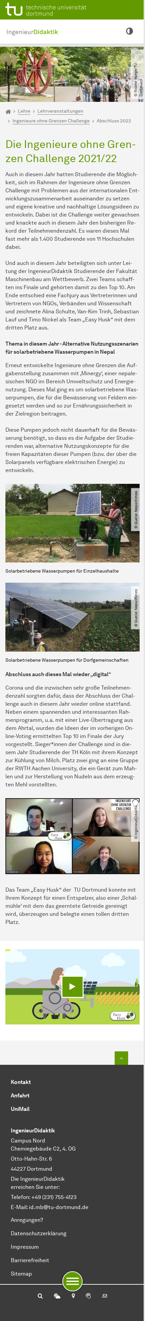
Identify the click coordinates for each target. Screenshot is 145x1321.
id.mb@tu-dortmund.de (58, 1207)
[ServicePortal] (88, 1296)
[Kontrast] (129, 32)
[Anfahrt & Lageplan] (73, 1296)
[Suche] (40, 1296)
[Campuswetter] (57, 1296)
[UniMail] (104, 1296)
